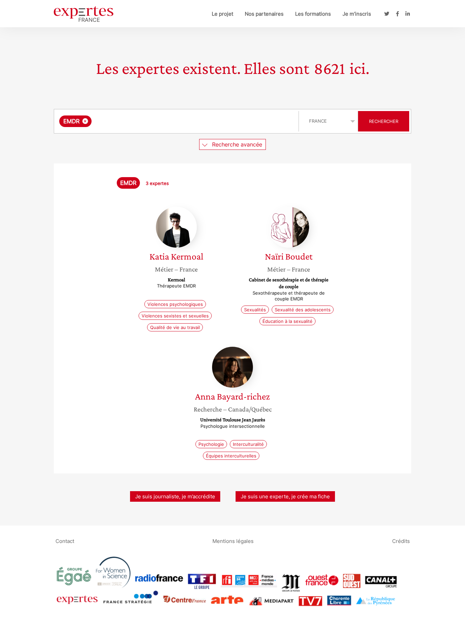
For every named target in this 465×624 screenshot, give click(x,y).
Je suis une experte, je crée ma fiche (285, 496)
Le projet (222, 14)
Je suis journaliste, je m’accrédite (175, 496)
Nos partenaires (264, 14)
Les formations (313, 14)
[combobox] (177, 121)
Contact (64, 540)
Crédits (401, 540)
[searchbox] (161, 121)
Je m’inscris (356, 14)
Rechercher (383, 121)
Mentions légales (233, 540)
